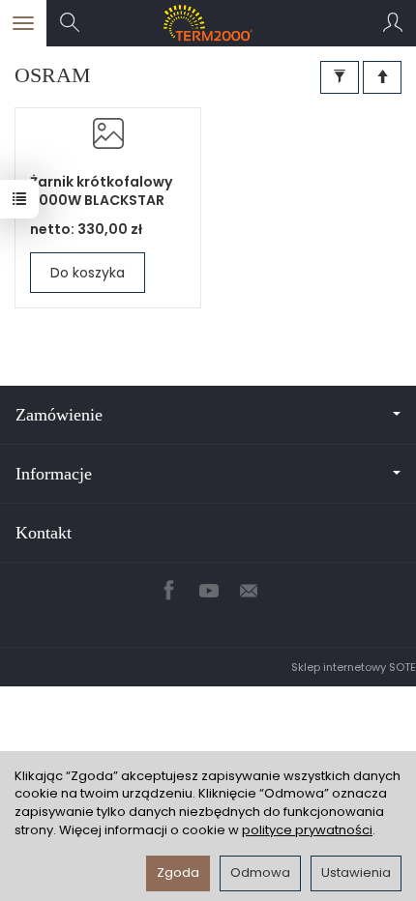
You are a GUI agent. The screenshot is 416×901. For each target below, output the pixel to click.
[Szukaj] (69, 23)
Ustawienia (356, 872)
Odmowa (260, 872)
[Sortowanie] (382, 77)
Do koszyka (87, 272)
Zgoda (178, 872)
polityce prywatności (307, 830)
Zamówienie (59, 414)
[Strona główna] (208, 23)
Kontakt (43, 532)
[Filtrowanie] (339, 77)
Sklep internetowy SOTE (353, 667)
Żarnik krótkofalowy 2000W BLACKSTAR (101, 191)
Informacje (53, 473)
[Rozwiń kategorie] (23, 23)
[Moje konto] (393, 23)
